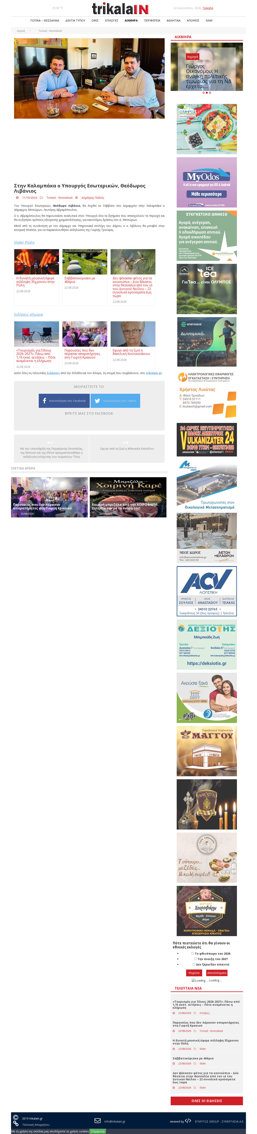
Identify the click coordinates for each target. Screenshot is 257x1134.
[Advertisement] (89, 151)
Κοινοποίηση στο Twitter (119, 401)
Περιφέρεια (152, 20)
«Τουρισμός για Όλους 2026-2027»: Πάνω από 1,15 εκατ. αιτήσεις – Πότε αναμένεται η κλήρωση (206, 1005)
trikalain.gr (154, 373)
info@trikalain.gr (114, 1121)
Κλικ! (209, 20)
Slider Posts (24, 242)
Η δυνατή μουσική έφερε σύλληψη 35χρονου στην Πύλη (206, 1041)
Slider (203, 1049)
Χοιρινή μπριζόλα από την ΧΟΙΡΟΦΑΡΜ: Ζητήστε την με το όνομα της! (125, 506)
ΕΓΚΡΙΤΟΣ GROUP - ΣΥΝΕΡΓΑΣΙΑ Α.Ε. (219, 1121)
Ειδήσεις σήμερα (28, 314)
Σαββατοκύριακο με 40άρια (193, 1058)
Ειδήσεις (53, 373)
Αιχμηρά (131, 20)
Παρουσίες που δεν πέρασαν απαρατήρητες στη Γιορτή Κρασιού (42, 506)
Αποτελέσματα (216, 973)
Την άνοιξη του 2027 (213, 959)
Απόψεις (193, 20)
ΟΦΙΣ (95, 20)
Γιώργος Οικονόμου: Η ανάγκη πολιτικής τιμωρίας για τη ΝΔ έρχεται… (208, 76)
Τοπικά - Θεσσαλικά (59, 197)
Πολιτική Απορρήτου (36, 1125)
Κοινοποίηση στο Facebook (67, 401)
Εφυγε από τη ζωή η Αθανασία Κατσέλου (127, 448)
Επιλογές (111, 20)
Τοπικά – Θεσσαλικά (44, 20)
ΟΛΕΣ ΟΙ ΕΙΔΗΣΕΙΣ (207, 1101)
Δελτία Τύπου (75, 20)
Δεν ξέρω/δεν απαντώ (212, 964)
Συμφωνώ (98, 1131)
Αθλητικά (174, 20)
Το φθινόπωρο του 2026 (212, 953)
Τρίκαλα (208, 8)
